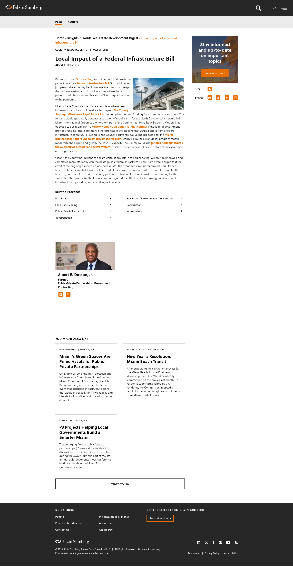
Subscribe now (213, 73)
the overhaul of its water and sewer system (82, 147)
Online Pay (106, 530)
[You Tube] (228, 542)
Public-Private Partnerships (70, 211)
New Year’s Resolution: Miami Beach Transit (149, 358)
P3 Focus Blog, (84, 79)
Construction (133, 205)
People (59, 516)
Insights (73, 38)
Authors (73, 22)
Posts (58, 22)
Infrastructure (134, 211)
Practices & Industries (68, 523)
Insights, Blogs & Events (114, 516)
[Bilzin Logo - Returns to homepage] (24, 8)
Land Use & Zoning (66, 205)
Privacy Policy (211, 553)
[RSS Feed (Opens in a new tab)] (236, 542)
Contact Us (62, 530)
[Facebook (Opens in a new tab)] (213, 542)
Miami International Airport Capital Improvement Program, (114, 137)
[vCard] (68, 294)
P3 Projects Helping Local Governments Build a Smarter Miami (83, 432)
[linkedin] (60, 294)
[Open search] (258, 8)
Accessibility (231, 553)
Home (59, 38)
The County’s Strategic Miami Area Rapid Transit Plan (93, 112)
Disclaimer (194, 553)
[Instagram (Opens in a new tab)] (220, 542)
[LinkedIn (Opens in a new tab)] (198, 542)
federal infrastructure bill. (93, 83)
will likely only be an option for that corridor (119, 126)
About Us (105, 523)
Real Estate (61, 198)
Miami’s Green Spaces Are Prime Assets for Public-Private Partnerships (85, 361)
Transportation (63, 217)
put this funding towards (167, 143)
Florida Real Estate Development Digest (110, 38)
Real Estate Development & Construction (149, 198)
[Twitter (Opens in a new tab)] (206, 542)
